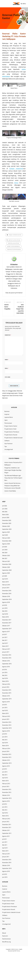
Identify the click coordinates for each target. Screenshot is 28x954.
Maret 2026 (5, 514)
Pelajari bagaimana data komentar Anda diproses (12, 395)
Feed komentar (6, 939)
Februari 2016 (6, 684)
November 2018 (6, 593)
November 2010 (6, 862)
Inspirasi (6, 414)
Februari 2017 (6, 649)
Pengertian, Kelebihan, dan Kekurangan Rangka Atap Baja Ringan (12, 470)
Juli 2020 (4, 576)
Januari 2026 (5, 517)
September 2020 (6, 570)
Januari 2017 (5, 652)
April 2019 (5, 579)
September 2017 (6, 628)
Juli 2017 (4, 634)
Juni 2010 (4, 877)
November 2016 (6, 658)
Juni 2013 (4, 772)
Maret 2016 (5, 681)
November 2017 (6, 623)
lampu (16, 183)
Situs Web (7, 377)
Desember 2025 (6, 520)
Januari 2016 (5, 687)
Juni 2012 (4, 807)
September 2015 (6, 699)
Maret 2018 (5, 617)
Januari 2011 (5, 857)
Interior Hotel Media (10, 491)
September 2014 (6, 728)
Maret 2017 (5, 646)
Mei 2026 (4, 511)
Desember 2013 (6, 754)
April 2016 (5, 678)
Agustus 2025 (6, 532)
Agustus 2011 (6, 836)
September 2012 (6, 798)
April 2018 (5, 614)
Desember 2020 (6, 564)
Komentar (8, 335)
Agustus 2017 (6, 631)
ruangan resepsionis (16, 168)
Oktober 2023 (6, 555)
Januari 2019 (5, 587)
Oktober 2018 (6, 596)
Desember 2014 (6, 722)
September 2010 (6, 868)
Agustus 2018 (6, 602)
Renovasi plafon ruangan (14, 249)
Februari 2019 (6, 585)
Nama (7, 359)
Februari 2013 (6, 783)
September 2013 (6, 763)
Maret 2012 (5, 816)
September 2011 (6, 833)
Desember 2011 (6, 824)
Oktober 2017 (6, 626)
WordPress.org (6, 942)
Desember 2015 (6, 690)
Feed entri (5, 936)
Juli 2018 (4, 605)
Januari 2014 (5, 751)
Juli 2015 (4, 704)
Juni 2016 (4, 672)
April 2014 (5, 742)
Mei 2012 (4, 810)
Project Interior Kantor (15, 235)
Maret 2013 (5, 780)
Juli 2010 (4, 874)
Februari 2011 (6, 854)
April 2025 (5, 535)
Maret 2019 (5, 582)
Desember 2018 (6, 590)
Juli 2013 (4, 769)
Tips (5, 446)
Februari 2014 (6, 748)
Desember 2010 (6, 859)
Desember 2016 (6, 655)
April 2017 (5, 643)
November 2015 (6, 693)
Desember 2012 (6, 789)
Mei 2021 (4, 558)
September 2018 (6, 599)
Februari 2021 (6, 561)
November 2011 (6, 827)
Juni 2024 (4, 549)
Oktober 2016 (6, 661)
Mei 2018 (4, 611)
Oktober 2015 (6, 696)
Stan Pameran (8, 443)
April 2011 (5, 848)
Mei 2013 (4, 775)
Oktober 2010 (6, 865)
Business (6, 411)
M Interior (16, 949)
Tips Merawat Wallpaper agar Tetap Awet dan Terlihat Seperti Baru (13, 478)
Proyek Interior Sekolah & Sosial (13, 438)
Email (7, 368)
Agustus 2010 (6, 871)
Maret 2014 (5, 745)
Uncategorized (8, 449)
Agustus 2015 (6, 702)
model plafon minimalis (13, 246)
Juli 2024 (4, 547)
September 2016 (6, 664)
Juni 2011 (4, 842)
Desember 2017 (6, 620)
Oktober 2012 (6, 795)
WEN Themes (17, 951)
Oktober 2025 (6, 526)
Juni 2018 (4, 608)
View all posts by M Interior (14, 293)
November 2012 (6, 792)
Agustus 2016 (6, 666)
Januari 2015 (5, 719)
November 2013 (6, 757)
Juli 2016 (4, 669)
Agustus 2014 (6, 731)
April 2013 (5, 778)
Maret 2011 (5, 851)
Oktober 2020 (6, 567)
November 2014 (6, 725)
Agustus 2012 (6, 801)
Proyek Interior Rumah (10, 435)
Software (6, 440)
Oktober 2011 (6, 830)
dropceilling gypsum (13, 243)
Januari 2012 (5, 821)
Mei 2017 (4, 640)
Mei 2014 (4, 740)
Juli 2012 (4, 804)
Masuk (4, 933)
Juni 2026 (4, 509)
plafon (24, 69)
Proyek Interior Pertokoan (11, 432)
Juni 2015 (4, 707)
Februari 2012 (6, 818)
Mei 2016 (4, 675)
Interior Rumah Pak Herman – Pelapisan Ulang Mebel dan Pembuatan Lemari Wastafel (12, 485)
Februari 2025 (6, 538)
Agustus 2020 (6, 573)
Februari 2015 (6, 716)
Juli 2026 (4, 506)
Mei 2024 (4, 552)
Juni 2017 (4, 637)
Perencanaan (8, 423)
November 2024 (6, 541)
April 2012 (5, 813)
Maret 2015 (5, 713)
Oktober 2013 (6, 760)
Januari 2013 (5, 786)
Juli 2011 (4, 839)
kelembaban (6, 76)
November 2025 (6, 523)
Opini (5, 420)
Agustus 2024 (6, 544)
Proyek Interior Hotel (10, 429)
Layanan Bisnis (8, 417)
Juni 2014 (4, 737)
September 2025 (6, 529)
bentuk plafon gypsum (14, 240)
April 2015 (5, 710)
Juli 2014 (4, 734)
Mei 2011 (4, 845)
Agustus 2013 (6, 766)
